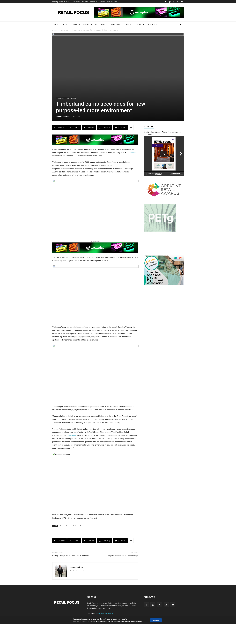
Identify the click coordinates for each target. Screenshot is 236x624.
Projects (75, 24)
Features (87, 24)
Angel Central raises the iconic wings (123, 556)
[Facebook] (165, 1)
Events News (63, 30)
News (64, 24)
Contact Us (93, 2)
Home (56, 24)
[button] (181, 24)
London (132, 152)
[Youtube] (182, 1)
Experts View (116, 24)
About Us (85, 2)
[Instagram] (169, 1)
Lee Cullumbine (63, 116)
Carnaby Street (65, 526)
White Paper (101, 24)
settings (138, 621)
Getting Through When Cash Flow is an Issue (70, 556)
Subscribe (76, 2)
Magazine (140, 24)
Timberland (71, 435)
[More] (130, 127)
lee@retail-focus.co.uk (105, 613)
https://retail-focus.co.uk (76, 571)
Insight (129, 24)
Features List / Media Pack (108, 2)
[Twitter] (178, 1)
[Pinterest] (174, 1)
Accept (156, 620)
